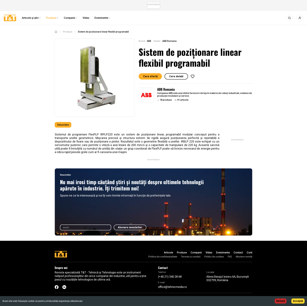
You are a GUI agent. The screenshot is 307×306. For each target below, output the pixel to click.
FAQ (230, 256)
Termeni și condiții (191, 256)
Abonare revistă (244, 256)
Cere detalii (176, 76)
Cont (249, 252)
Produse (67, 31)
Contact (238, 252)
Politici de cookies (214, 256)
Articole (168, 252)
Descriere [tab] (63, 124)
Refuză (280, 300)
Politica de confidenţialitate (162, 256)
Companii (196, 252)
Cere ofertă (150, 76)
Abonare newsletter (130, 227)
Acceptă (298, 300)
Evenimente (223, 252)
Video (209, 252)
